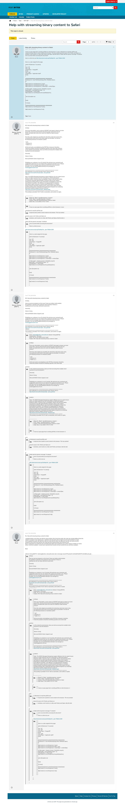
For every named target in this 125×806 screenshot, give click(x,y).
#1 (113, 47)
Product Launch (33, 14)
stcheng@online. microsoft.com (40, 334)
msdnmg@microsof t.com (31, 167)
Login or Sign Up (110, 1)
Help (81, 796)
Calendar (21, 17)
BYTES (21, 14)
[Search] (115, 7)
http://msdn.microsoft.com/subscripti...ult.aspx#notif (37, 172)
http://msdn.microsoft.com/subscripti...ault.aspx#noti (42, 391)
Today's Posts (30, 17)
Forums (12, 14)
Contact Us (87, 796)
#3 (113, 295)
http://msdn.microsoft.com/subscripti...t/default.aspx (37, 189)
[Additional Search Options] (113, 7)
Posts (12, 38)
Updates (46, 14)
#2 (113, 122)
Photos (33, 38)
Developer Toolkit (59, 14)
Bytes (76, 796)
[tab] (13, 38)
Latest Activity (23, 38)
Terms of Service (103, 796)
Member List (13, 17)
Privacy (94, 796)
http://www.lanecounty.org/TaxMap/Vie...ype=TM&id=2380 (51, 58)
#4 (113, 533)
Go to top (112, 796)
